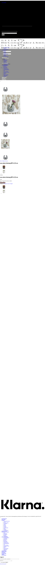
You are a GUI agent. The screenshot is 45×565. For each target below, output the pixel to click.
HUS (4, 70)
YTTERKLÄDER (6, 56)
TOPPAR (5, 55)
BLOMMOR (5, 67)
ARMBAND (5, 59)
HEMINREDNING (6, 69)
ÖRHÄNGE (5, 62)
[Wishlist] (0, 81)
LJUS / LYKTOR (6, 71)
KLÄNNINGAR (6, 54)
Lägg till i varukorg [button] (2, 271)
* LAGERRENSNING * (7, 47)
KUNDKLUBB (4, 79)
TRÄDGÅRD (5, 75)
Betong (5, 183)
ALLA (4, 532)
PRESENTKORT (4, 77)
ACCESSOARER (6, 49)
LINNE (5, 48)
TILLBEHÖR (5, 64)
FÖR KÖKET (5, 68)
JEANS (5, 50)
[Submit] (3, 52)
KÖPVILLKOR (4, 551)
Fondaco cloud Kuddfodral (4, 490)
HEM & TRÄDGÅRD (5, 63)
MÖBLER (5, 73)
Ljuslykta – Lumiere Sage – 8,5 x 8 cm (5, 343)
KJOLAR (5, 52)
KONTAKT (3, 78)
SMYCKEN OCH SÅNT (5, 58)
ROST (4, 547)
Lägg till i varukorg (2, 182)
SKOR (4, 528)
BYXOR (5, 51)
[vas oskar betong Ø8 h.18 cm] (4, 173)
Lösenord (1, 560)
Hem (6, 183)
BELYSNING (5, 65)
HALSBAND (5, 60)
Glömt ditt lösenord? (3, 563)
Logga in (7, 562)
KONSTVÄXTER (4, 57)
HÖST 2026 (3, 45)
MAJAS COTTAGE (6, 72)
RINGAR (5, 535)
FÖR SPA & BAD (6, 542)
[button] (4, 2)
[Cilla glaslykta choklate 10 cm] (4, 188)
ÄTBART (5, 76)
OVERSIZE (5, 523)
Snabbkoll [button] (1, 267)
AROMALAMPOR (6, 537)
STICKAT (5, 53)
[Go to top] (0, 517)
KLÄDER (3, 46)
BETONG (5, 66)
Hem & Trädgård (10, 183)
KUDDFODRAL (6, 74)
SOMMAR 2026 (4, 518)
